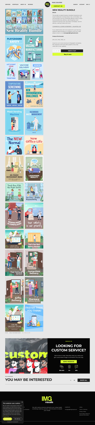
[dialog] (12, 412)
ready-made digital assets (15, 332)
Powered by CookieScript (12, 421)
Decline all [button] (17, 419)
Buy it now (67, 54)
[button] (81, 4)
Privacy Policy (6, 416)
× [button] (22, 402)
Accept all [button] (7, 419)
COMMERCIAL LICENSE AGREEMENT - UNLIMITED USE (66, 26)
